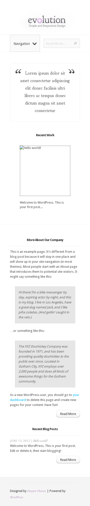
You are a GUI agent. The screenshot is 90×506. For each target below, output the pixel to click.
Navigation (22, 44)
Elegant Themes (36, 491)
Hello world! (40, 440)
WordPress (16, 497)
